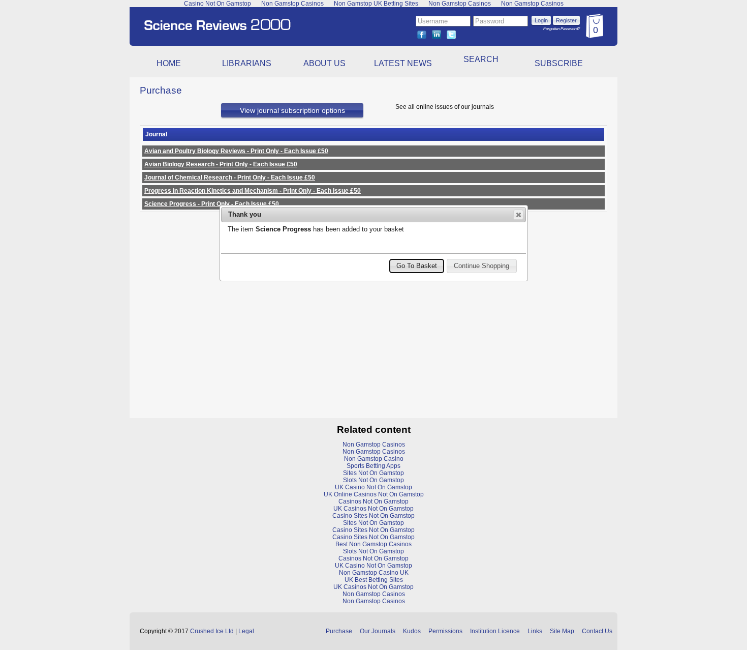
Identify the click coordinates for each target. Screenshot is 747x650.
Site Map (562, 631)
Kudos (412, 631)
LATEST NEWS (403, 63)
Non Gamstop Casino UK (374, 572)
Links (534, 631)
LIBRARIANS (246, 63)
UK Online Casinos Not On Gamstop (374, 494)
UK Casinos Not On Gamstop (373, 508)
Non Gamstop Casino (373, 458)
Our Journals (377, 631)
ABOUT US (324, 63)
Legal (246, 631)
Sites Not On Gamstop (373, 473)
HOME (169, 63)
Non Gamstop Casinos (374, 444)
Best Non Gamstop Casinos (373, 544)
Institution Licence (495, 631)
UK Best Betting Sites (374, 579)
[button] (518, 215)
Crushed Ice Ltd (212, 631)
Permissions (445, 631)
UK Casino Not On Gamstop (373, 487)
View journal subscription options (292, 110)
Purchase (339, 631)
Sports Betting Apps (373, 465)
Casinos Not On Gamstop (373, 501)
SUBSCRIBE (559, 63)
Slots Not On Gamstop (373, 480)
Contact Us (597, 631)
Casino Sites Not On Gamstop (373, 515)
